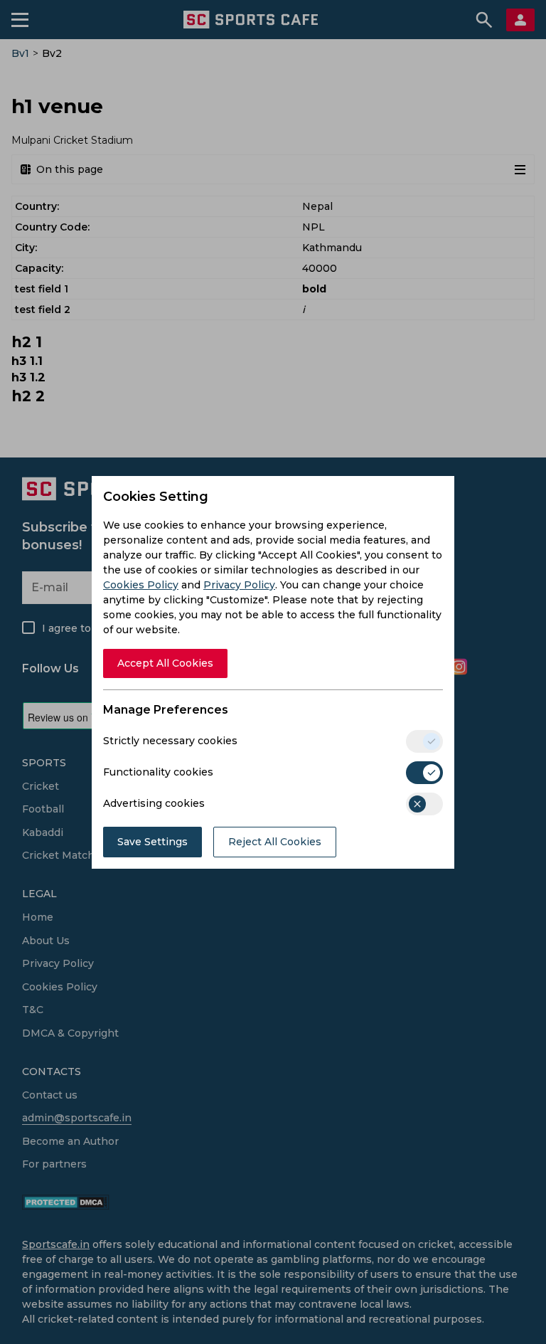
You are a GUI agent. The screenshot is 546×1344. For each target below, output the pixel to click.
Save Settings (152, 841)
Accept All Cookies (165, 663)
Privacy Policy (239, 584)
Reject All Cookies (274, 841)
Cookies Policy (140, 584)
